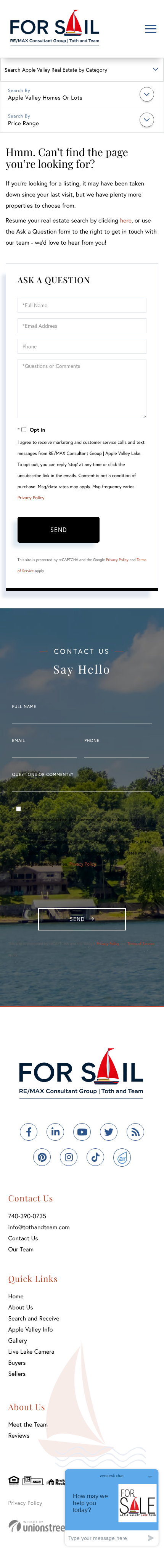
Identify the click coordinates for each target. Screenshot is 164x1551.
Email (18, 740)
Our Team (21, 1249)
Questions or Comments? (43, 774)
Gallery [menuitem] (17, 1341)
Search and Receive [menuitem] (33, 1318)
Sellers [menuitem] (17, 1374)
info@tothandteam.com (39, 1227)
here (125, 220)
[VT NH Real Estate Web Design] (49, 1526)
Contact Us (23, 1238)
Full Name (24, 706)
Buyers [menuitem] (17, 1363)
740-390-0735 (27, 1216)
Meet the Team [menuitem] (28, 1424)
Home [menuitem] (16, 1296)
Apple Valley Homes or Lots (45, 98)
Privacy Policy (31, 498)
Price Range (23, 123)
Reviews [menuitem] (19, 1436)
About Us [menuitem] (20, 1307)
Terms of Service (140, 943)
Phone (91, 740)
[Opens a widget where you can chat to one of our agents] (111, 1507)
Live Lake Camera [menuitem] (31, 1352)
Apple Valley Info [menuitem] (30, 1329)
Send (58, 530)
